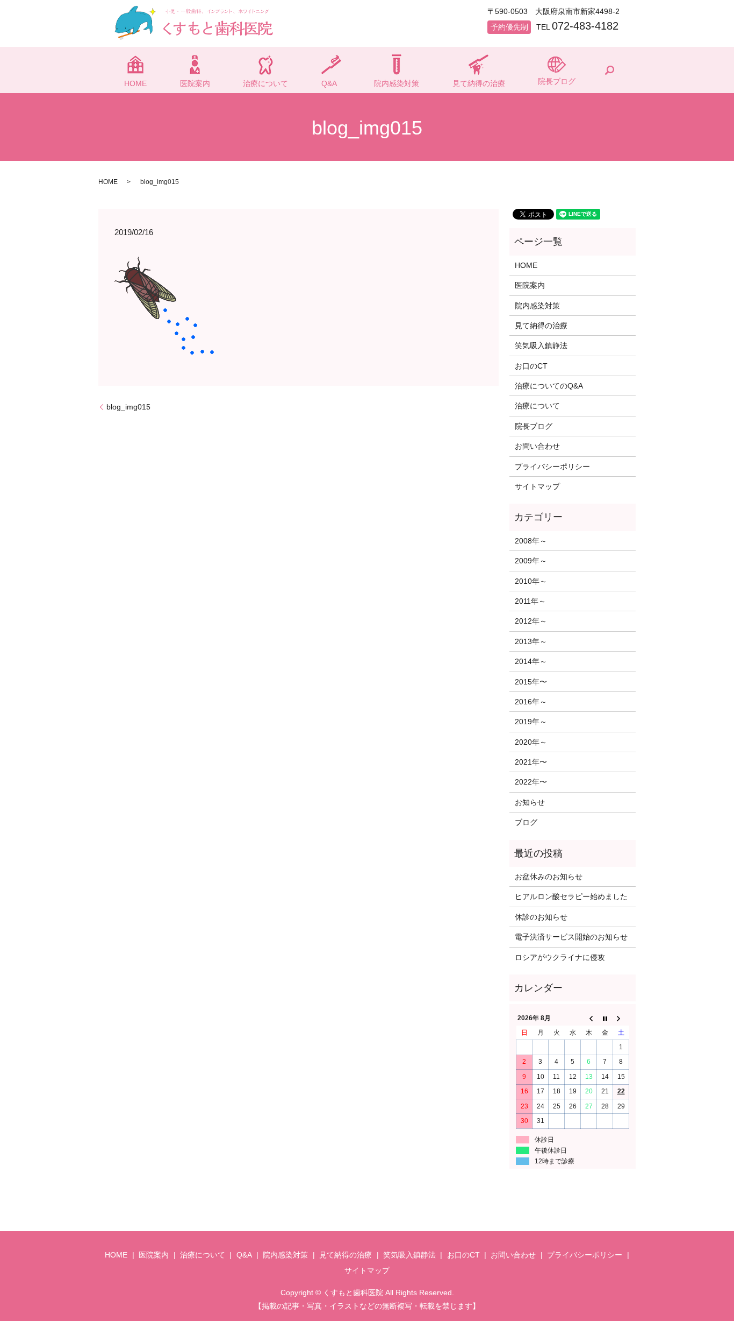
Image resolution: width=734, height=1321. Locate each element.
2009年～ (531, 560)
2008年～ (531, 540)
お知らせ (530, 802)
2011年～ (530, 601)
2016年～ (531, 701)
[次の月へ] (621, 1019)
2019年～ (531, 721)
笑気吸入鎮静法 (541, 345)
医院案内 (195, 83)
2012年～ (531, 621)
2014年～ (531, 661)
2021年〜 (531, 762)
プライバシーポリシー (552, 466)
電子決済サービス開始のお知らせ (571, 937)
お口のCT (531, 366)
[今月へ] (605, 1019)
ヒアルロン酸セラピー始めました (571, 896)
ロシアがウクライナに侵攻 (560, 957)
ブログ (526, 822)
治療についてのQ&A (549, 386)
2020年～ (531, 742)
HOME (135, 83)
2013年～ (531, 641)
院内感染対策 (396, 83)
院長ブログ (556, 81)
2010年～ (531, 581)
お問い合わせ (537, 446)
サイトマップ (537, 486)
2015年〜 (531, 681)
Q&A (329, 83)
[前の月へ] (589, 1019)
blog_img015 (128, 406)
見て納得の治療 (478, 83)
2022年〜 (531, 782)
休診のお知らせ (541, 917)
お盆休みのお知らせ (548, 876)
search (609, 70)
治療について (265, 83)
